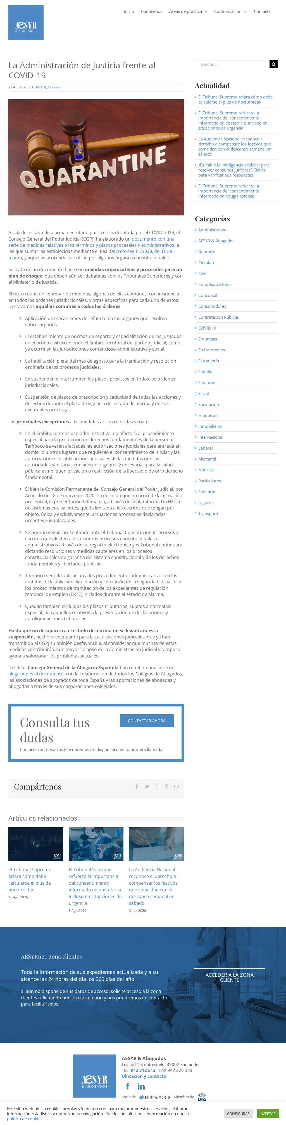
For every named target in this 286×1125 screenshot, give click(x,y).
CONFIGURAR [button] (238, 1113)
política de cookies (24, 1118)
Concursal (207, 295)
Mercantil (207, 458)
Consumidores (212, 306)
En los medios (211, 349)
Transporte (208, 513)
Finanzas (206, 382)
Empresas (207, 338)
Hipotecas (207, 415)
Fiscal (203, 393)
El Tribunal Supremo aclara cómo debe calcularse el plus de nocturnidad (235, 99)
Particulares (209, 480)
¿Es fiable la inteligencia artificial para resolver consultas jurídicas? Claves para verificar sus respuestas (234, 170)
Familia (205, 371)
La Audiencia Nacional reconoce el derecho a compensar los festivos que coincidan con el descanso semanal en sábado (234, 146)
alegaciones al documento (36, 674)
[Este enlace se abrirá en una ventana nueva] (154, 1097)
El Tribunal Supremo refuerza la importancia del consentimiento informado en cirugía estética (228, 191)
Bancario (206, 251)
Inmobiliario (210, 426)
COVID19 (39, 87)
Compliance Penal (215, 284)
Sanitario (206, 491)
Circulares (207, 262)
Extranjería (208, 360)
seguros (205, 502)
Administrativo (212, 229)
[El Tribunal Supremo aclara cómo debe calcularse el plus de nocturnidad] (35, 843)
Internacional (210, 437)
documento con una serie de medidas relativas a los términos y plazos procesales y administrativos (91, 242)
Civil (202, 273)
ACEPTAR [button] (268, 1113)
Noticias (54, 87)
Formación (208, 404)
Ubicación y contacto (144, 1076)
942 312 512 (143, 1070)
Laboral (205, 447)
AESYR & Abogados (216, 240)
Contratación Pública (218, 317)
